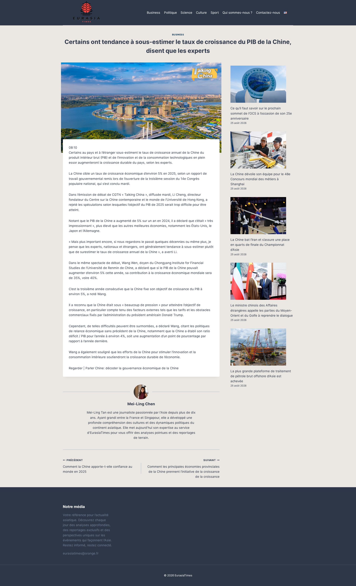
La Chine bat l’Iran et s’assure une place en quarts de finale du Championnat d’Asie (260, 245)
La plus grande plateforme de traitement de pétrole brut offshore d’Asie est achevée (260, 376)
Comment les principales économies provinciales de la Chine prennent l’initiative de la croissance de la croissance (183, 468)
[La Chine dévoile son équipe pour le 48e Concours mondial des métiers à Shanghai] (261, 150)
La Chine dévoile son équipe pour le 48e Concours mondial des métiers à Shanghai (260, 179)
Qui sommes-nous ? (237, 12)
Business (153, 12)
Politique (170, 12)
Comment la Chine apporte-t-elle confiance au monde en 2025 (97, 466)
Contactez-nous (268, 12)
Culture (201, 12)
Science (186, 12)
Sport (215, 12)
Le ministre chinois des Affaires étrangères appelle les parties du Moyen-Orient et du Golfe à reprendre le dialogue (261, 310)
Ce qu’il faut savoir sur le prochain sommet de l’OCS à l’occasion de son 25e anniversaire (261, 113)
